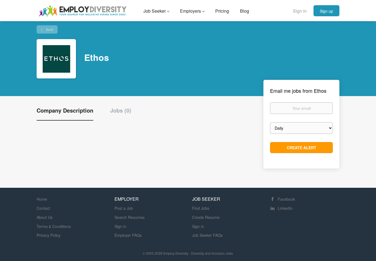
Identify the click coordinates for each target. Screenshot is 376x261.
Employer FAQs (128, 235)
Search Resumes (130, 217)
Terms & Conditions (54, 226)
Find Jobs (200, 208)
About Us (45, 217)
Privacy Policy (49, 235)
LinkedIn (285, 208)
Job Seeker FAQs (207, 235)
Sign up (326, 11)
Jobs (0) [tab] (120, 110)
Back (49, 29)
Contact (43, 208)
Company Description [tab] (65, 110)
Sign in (300, 11)
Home (42, 199)
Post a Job (124, 208)
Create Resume (206, 217)
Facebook (286, 199)
